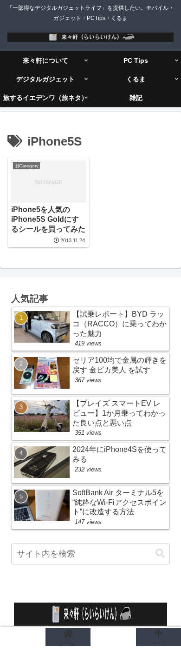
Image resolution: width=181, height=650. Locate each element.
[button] (160, 553)
